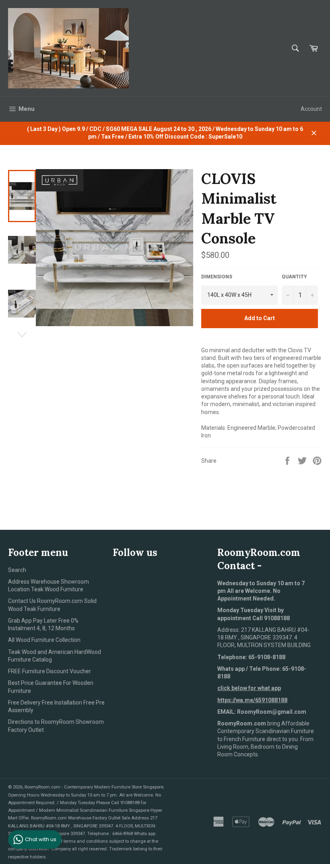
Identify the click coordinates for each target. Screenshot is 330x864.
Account (311, 109)
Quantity (294, 277)
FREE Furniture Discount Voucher (49, 671)
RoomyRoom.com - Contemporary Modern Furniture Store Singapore (94, 787)
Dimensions (216, 277)
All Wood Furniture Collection (44, 640)
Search (17, 570)
